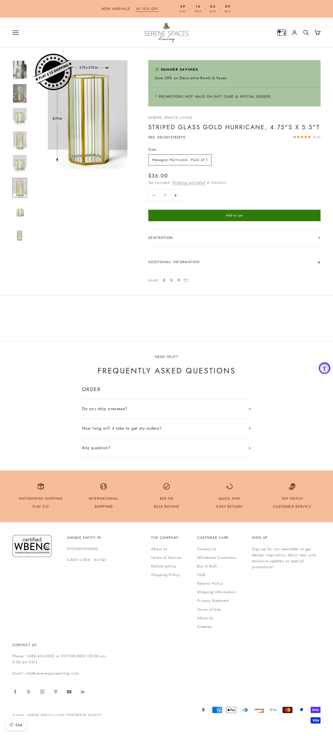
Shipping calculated (188, 182)
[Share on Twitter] (171, 280)
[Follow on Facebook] (15, 691)
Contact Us (207, 549)
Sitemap (204, 626)
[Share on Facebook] (164, 280)
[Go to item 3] (19, 117)
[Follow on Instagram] (42, 691)
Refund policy (163, 566)
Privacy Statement (213, 600)
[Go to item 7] (19, 211)
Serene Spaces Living (170, 117)
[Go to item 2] (19, 93)
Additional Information (174, 261)
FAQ (201, 574)
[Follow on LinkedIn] (82, 691)
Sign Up (260, 537)
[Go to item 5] (19, 164)
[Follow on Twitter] (28, 691)
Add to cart (234, 215)
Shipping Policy (165, 574)
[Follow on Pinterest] (55, 691)
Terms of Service (166, 557)
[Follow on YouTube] (69, 691)
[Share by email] (186, 280)
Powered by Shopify (84, 715)
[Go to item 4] (19, 140)
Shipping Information (216, 592)
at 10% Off (147, 8)
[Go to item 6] (19, 187)
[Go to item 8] (19, 235)
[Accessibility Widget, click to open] (324, 368)
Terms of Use (209, 609)
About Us (159, 549)
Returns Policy (210, 583)
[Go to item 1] (19, 70)
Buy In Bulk (207, 566)
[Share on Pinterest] (179, 280)
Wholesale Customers (216, 557)
